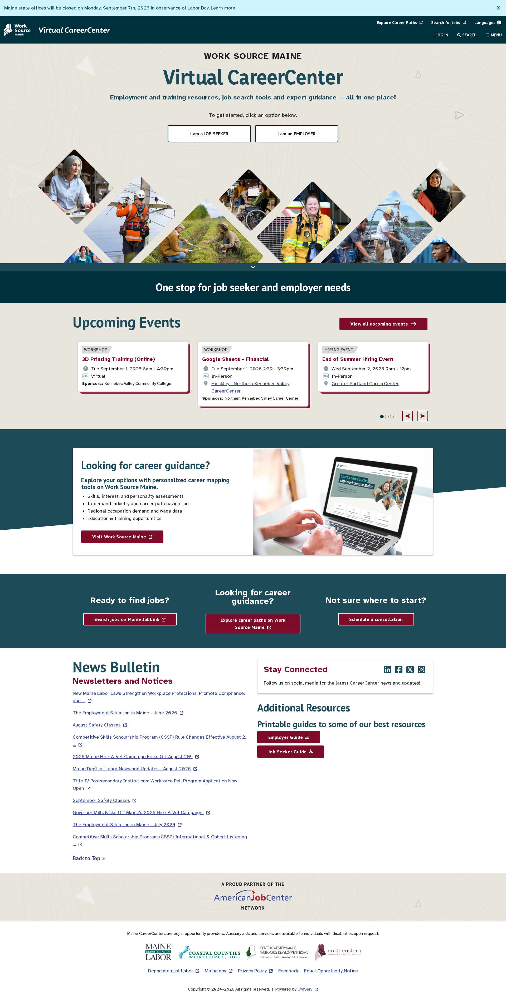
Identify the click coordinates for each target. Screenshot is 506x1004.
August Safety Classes (97, 725)
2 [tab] (387, 416)
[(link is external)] (387, 670)
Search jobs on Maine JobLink (126, 619)
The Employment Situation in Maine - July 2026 (124, 825)
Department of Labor (170, 971)
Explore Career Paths (397, 22)
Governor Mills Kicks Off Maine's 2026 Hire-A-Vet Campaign (138, 812)
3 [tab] (392, 416)
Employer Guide (285, 737)
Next (422, 416)
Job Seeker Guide (287, 752)
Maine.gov (215, 971)
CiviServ (305, 989)
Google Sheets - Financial (235, 359)
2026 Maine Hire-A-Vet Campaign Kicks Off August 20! (133, 756)
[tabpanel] (132, 366)
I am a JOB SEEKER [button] (209, 134)
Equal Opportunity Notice (331, 971)
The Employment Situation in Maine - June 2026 (125, 713)
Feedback (288, 971)
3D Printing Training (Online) (118, 359)
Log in (441, 34)
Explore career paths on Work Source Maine (253, 623)
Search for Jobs (445, 22)
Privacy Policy (252, 971)
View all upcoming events (379, 324)
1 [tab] (382, 416)
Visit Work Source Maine (119, 537)
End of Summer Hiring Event (357, 359)
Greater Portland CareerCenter (365, 383)
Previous (407, 416)
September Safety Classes (101, 800)
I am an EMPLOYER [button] (297, 134)
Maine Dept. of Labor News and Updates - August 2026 (132, 769)
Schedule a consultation (376, 619)
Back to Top (86, 858)
